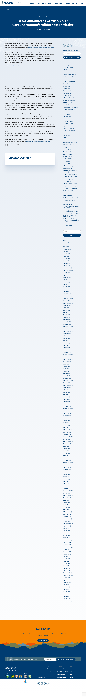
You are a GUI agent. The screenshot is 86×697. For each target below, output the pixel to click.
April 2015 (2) (66, 563)
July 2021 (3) (66, 390)
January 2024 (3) (67, 322)
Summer (49, 3)
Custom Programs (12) (68, 179)
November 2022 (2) (68, 354)
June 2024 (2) (66, 310)
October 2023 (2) (67, 329)
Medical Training (41, 3)
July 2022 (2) (66, 364)
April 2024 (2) (66, 315)
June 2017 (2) (66, 502)
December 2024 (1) (67, 296)
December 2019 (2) (67, 434)
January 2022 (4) (67, 376)
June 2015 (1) (66, 558)
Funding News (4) (67, 195)
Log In (82, 3)
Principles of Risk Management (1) (71, 133)
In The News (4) (67, 181)
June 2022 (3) (66, 366)
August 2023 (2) (67, 333)
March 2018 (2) (66, 481)
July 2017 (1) (66, 500)
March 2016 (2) (66, 537)
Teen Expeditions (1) (68, 119)
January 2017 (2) (67, 514)
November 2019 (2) (68, 436)
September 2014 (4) (68, 580)
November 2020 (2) (68, 408)
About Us (72, 668)
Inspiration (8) (66, 88)
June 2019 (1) (66, 448)
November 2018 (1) (68, 462)
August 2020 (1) (67, 415)
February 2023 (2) (67, 347)
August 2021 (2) (67, 387)
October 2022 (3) (67, 357)
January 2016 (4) (67, 542)
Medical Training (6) (68, 93)
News (71, 671)
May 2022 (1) (66, 368)
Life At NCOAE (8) (67, 159)
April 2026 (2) (66, 258)
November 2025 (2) (68, 270)
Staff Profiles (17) (67, 154)
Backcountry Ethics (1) (68, 121)
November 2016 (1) (68, 519)
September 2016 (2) (68, 523)
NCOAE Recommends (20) (69, 72)
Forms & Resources (61, 674)
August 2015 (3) (67, 554)
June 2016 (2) (66, 530)
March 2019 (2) (66, 455)
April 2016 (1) (66, 535)
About (67, 3)
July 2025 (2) (66, 279)
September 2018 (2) (68, 467)
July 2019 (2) (66, 446)
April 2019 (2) (66, 453)
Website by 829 (78, 693)
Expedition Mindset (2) (68, 128)
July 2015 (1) (66, 556)
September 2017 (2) (68, 495)
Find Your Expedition (42, 667)
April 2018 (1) (66, 479)
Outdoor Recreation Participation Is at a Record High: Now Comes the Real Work (72, 220)
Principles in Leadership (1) (69, 130)
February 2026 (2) (67, 263)
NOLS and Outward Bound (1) (70, 107)
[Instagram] (42, 683)
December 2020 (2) (67, 406)
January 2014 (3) (67, 598)
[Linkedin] (39, 683)
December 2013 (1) (67, 601)
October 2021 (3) (67, 383)
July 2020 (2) (66, 418)
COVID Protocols (60, 668)
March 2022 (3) (66, 371)
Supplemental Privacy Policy (70, 693)
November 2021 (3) (68, 380)
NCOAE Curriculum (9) (68, 144)
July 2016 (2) (66, 528)
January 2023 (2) (67, 350)
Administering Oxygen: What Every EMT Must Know (71, 206)
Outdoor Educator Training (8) (70, 197)
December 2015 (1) (67, 544)
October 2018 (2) (67, 465)
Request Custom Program (44, 670)
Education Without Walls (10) (70, 193)
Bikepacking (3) (67, 90)
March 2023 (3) (66, 345)
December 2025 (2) (67, 268)
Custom (56, 3)
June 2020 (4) (66, 420)
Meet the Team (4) (67, 105)
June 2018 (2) (66, 474)
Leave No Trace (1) (67, 116)
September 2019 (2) (68, 441)
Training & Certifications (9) (70, 142)
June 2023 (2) (66, 338)
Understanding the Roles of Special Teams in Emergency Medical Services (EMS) (72, 215)
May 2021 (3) (66, 394)
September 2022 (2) (68, 359)
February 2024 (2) (67, 319)
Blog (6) (65, 140)
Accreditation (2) (67, 112)
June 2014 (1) (66, 587)
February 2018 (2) (67, 483)
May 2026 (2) (66, 256)
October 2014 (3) (67, 577)
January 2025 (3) (67, 293)
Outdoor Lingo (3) (67, 86)
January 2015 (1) (67, 570)
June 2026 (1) (66, 254)
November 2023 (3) (68, 326)
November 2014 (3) (68, 575)
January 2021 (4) (67, 404)
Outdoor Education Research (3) (71, 176)
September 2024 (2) (68, 303)
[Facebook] (48, 683)
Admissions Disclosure (62, 677)
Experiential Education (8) (69, 74)
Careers (71, 677)
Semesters (32, 3)
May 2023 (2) (66, 340)
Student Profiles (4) (68, 83)
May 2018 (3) (66, 476)
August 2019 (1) (67, 444)
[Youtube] (45, 683)
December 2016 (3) (67, 516)
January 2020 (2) (67, 432)
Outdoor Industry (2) (68, 95)
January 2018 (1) (67, 486)
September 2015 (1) (68, 551)
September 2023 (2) (68, 331)
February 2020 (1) (67, 429)
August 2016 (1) (67, 526)
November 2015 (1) (68, 547)
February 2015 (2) (67, 568)
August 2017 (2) (67, 497)
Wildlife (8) (66, 137)
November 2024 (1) (68, 298)
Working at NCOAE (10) (68, 156)
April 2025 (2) (66, 286)
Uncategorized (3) (67, 168)
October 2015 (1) (67, 549)
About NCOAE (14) (67, 163)
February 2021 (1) (67, 401)
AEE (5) (65, 147)
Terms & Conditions (55, 693)
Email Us (40, 680)
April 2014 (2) (66, 591)
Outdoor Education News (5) (70, 174)
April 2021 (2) (66, 397)
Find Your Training (42, 668)
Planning (61, 3)
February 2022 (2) (67, 373)
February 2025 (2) (67, 291)
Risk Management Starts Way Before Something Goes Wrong (70, 210)
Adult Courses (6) (67, 161)
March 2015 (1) (66, 566)
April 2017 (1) (66, 507)
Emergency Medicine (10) (69, 65)
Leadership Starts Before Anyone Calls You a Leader (71, 224)
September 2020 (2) (68, 413)
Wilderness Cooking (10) (69, 166)
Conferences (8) (67, 149)
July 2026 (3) (66, 251)
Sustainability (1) (67, 114)
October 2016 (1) (67, 521)
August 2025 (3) (67, 277)
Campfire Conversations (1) (70, 186)
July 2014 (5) (66, 584)
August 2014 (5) (67, 582)
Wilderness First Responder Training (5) (70, 171)
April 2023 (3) (66, 343)
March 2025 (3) (66, 289)
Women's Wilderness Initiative (70, 242)
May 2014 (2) (66, 589)
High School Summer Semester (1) (71, 126)
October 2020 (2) (67, 411)
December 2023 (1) (67, 324)
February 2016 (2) (67, 540)
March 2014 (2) (66, 594)
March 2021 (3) (66, 399)
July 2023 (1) (66, 336)
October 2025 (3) (67, 272)
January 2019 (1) (67, 458)
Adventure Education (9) (69, 200)
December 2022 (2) (67, 352)
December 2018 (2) (67, 460)
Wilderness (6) (66, 69)
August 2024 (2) (67, 305)
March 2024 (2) (66, 317)
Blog (73, 3)
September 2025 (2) (68, 275)
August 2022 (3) (67, 361)
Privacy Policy (62, 693)
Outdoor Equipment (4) (69, 81)
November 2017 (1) (68, 490)
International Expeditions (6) (70, 188)
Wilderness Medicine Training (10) (71, 183)
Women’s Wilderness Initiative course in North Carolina (41, 47)
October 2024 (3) (67, 300)
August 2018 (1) (67, 469)
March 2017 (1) (66, 509)
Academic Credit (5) (68, 190)
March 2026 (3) (66, 261)
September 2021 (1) (68, 385)
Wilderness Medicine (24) (69, 98)
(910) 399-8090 (81, 0)
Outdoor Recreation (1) (69, 109)
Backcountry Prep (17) (68, 67)
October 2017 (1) (67, 493)
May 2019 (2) (66, 451)
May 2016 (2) (66, 533)
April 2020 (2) (66, 425)
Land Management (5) (68, 79)
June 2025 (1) (66, 282)
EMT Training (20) (67, 135)
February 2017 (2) (67, 512)
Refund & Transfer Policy (62, 671)
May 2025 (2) (66, 284)
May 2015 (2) (66, 561)
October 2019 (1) (67, 439)
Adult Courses (43, 17)
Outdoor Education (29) (69, 100)
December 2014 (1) (67, 573)
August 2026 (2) (67, 249)
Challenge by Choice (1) (69, 123)
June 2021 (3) (66, 392)
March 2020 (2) (66, 427)
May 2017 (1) (66, 505)
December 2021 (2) (67, 378)
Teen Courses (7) (67, 151)
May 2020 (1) (66, 422)
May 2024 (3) (66, 312)
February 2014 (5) (67, 596)
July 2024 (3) (66, 307)
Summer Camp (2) (67, 102)
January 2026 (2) (67, 265)
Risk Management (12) (68, 76)
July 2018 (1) (66, 472)
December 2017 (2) (67, 488)
